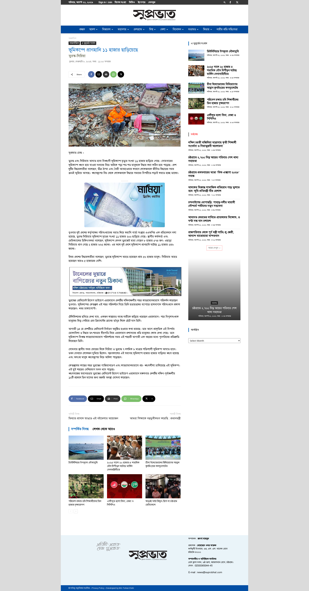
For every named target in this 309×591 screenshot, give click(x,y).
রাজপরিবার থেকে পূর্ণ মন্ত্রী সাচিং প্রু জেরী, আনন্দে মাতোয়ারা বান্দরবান (211, 233)
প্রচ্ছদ (82, 29)
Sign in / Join (105, 2)
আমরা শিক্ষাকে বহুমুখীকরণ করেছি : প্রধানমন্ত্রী (155, 418)
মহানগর (122, 29)
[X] (237, 2)
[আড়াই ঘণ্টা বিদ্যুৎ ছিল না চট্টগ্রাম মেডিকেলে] (163, 486)
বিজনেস (106, 29)
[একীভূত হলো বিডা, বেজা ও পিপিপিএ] (124, 486)
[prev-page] (71, 511)
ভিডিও (132, 2)
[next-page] (76, 511)
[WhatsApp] (113, 74)
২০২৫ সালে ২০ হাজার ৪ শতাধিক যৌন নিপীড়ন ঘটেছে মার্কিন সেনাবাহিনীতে (123, 466)
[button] (224, 2)
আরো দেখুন (213, 248)
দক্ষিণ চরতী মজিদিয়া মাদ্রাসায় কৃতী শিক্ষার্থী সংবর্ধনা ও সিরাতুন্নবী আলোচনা (212, 144)
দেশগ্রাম (138, 29)
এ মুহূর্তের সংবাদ (88, 43)
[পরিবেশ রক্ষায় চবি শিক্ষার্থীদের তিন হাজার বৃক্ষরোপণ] (86, 486)
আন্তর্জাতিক (74, 43)
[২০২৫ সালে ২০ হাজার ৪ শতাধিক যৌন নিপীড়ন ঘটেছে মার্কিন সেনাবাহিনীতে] (124, 448)
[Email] (98, 74)
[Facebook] (230, 2)
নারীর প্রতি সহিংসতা (227, 29)
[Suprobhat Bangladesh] (154, 15)
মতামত (192, 29)
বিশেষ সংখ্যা (120, 2)
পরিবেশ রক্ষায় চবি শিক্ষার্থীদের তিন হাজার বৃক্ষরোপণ (223, 101)
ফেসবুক (151, 2)
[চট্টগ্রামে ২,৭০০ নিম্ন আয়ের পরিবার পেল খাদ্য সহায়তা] (214, 289)
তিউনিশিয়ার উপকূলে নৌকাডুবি (83, 462)
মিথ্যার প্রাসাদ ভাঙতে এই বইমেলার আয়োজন (93, 418)
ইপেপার (141, 2)
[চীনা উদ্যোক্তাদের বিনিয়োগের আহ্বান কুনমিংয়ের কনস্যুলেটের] (163, 448)
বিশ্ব (151, 29)
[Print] (106, 74)
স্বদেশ (92, 29)
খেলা (162, 29)
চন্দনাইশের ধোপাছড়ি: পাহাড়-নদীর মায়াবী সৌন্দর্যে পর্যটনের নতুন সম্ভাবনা (211, 204)
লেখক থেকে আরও (104, 429)
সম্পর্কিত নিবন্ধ (80, 429)
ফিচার (206, 29)
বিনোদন (177, 29)
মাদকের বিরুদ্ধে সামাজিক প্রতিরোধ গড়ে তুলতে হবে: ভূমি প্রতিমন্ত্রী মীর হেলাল (214, 189)
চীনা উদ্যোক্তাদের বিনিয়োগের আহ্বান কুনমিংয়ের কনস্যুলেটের (222, 86)
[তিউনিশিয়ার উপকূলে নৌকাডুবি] (86, 448)
